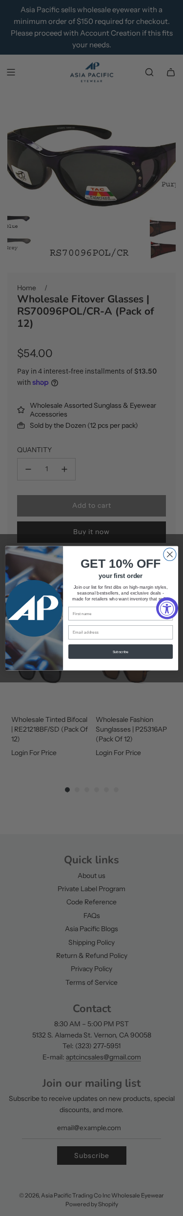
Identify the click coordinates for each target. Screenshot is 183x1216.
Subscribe (120, 651)
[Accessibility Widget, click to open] (167, 608)
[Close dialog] (169, 554)
